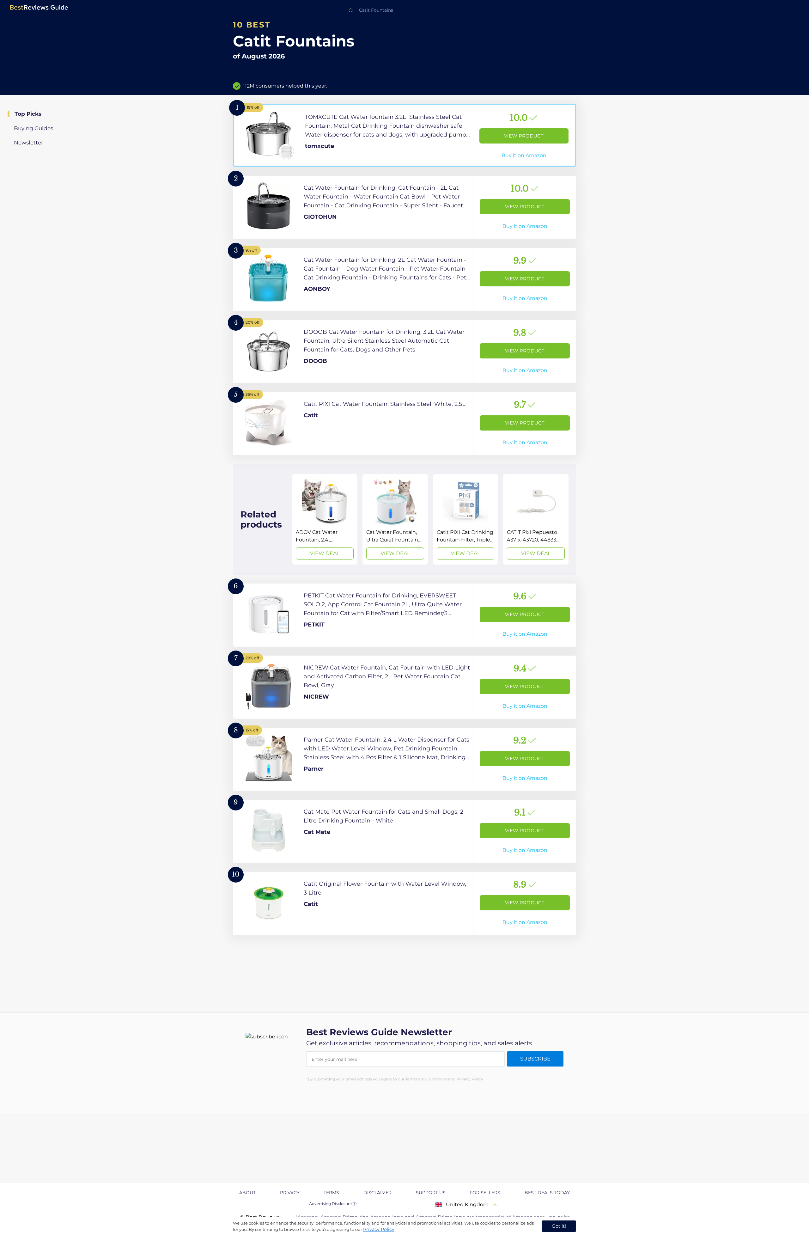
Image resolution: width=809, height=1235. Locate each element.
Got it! (559, 1226)
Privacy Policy (378, 1229)
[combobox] (404, 10)
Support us (431, 1192)
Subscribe (535, 1059)
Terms (331, 1192)
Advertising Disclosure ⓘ (332, 1203)
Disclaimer (377, 1192)
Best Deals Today (547, 1192)
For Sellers (485, 1192)
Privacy (290, 1192)
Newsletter (28, 142)
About (247, 1192)
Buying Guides (33, 128)
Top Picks (28, 114)
